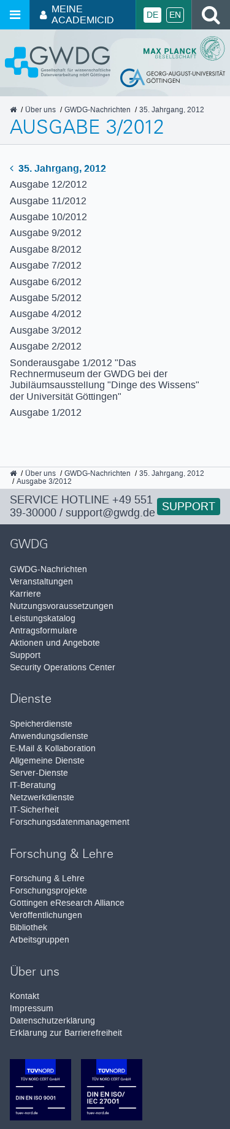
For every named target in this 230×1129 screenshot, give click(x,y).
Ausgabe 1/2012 (46, 412)
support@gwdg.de (110, 513)
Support (188, 506)
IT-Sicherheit (34, 809)
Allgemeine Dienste (47, 760)
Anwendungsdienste (49, 736)
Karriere (25, 594)
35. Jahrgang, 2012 (61, 168)
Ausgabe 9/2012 (46, 233)
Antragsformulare (43, 630)
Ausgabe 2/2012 (46, 346)
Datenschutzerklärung (52, 1020)
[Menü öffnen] (14, 14)
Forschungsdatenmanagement (69, 822)
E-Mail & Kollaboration (53, 748)
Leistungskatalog (42, 618)
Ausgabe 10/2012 (48, 217)
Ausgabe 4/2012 (46, 313)
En (175, 15)
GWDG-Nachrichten (48, 569)
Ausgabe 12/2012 (48, 184)
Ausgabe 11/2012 (48, 201)
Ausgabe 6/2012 (46, 282)
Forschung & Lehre (47, 878)
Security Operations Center (62, 667)
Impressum (31, 1008)
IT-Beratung (33, 785)
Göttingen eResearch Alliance (67, 903)
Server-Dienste (39, 773)
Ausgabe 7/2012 (46, 265)
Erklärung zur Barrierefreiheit (66, 1033)
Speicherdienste (41, 724)
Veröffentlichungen (46, 915)
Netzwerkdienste (42, 797)
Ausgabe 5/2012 (46, 298)
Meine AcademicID (83, 14)
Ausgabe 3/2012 (46, 330)
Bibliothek (28, 927)
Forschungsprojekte (48, 890)
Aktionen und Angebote (55, 643)
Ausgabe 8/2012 (46, 249)
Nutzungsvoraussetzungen (61, 606)
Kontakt (24, 996)
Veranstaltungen (41, 581)
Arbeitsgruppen (39, 939)
